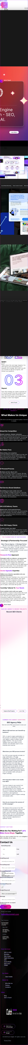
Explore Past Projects (9, 711)
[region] (14, 661)
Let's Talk (21, 711)
